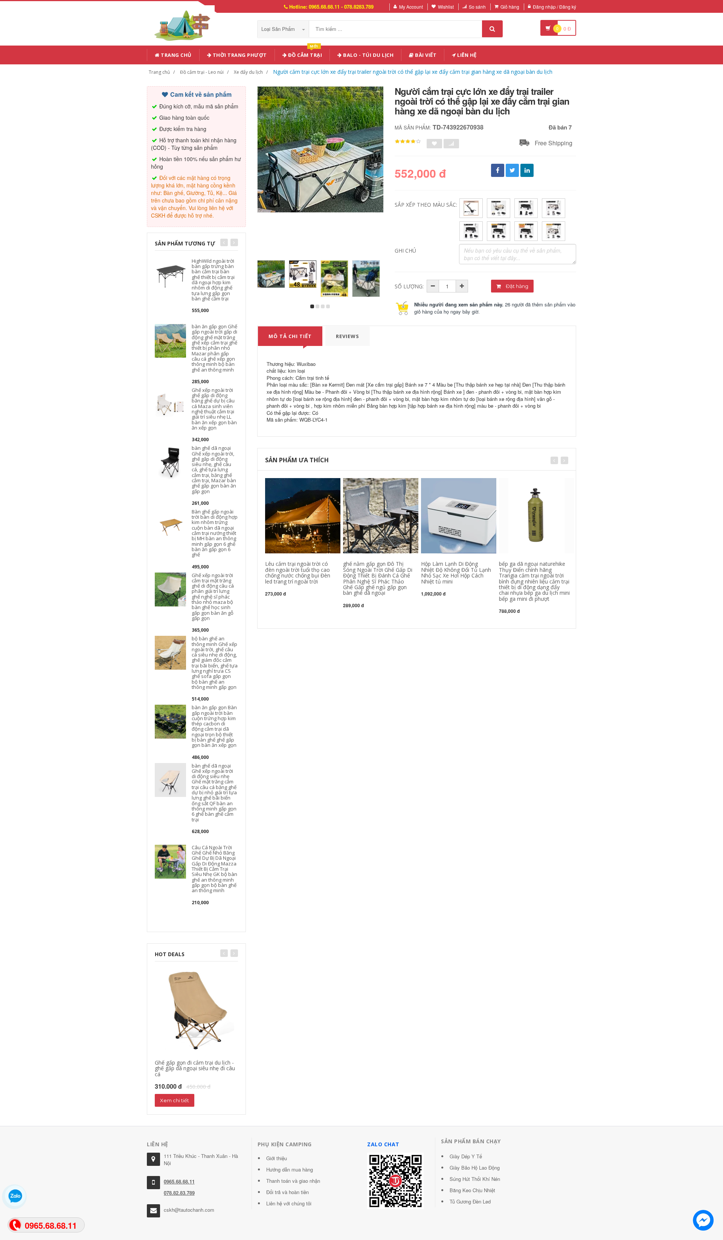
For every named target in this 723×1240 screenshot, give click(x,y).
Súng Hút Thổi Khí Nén (475, 1178)
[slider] (408, 141)
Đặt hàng (516, 286)
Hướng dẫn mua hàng (289, 1169)
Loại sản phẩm (278, 28)
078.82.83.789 (179, 1192)
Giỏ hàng (509, 6)
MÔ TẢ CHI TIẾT (290, 336)
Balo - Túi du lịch (368, 55)
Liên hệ (466, 55)
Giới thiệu (276, 1158)
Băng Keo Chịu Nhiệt (472, 1190)
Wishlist (446, 6)
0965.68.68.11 (179, 1181)
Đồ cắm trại (304, 53)
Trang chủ (176, 55)
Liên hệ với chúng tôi (288, 1203)
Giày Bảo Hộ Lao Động (475, 1167)
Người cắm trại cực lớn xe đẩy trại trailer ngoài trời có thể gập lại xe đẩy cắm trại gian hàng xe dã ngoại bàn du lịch (412, 71)
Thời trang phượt (239, 55)
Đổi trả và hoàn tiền (287, 1192)
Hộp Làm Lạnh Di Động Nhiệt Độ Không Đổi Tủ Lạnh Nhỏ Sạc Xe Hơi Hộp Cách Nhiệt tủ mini (456, 572)
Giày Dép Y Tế (466, 1156)
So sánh (477, 6)
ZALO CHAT (383, 1144)
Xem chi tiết (174, 1100)
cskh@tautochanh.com (189, 1209)
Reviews (347, 336)
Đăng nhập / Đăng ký (554, 6)
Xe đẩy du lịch (248, 72)
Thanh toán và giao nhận (293, 1180)
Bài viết (425, 55)
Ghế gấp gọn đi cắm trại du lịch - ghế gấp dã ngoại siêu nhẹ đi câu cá (195, 1068)
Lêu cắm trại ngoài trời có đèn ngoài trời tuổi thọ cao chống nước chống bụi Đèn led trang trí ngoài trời (297, 572)
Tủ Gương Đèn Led (470, 1201)
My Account (411, 6)
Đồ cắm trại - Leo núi (202, 72)
